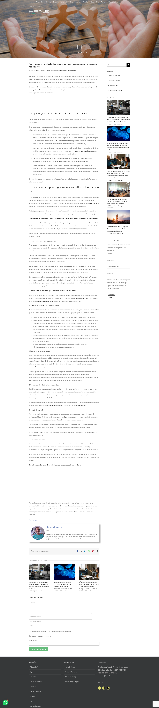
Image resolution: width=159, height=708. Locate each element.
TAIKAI (50, 358)
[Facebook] (99, 688)
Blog (31, 701)
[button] (5, 702)
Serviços (33, 677)
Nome (109, 254)
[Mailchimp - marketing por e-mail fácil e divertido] (110, 297)
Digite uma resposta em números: (40, 636)
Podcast (32, 696)
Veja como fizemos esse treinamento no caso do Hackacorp (66, 405)
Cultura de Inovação (52, 70)
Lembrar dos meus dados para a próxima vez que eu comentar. (51, 632)
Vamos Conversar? (36, 691)
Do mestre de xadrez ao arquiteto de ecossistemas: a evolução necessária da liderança (117, 229)
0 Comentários (72, 70)
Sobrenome (110, 260)
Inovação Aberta (113, 85)
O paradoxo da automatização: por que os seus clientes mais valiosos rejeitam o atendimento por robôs (118, 120)
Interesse (110, 273)
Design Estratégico (71, 672)
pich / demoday (94, 203)
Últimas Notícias (35, 706)
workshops (64, 417)
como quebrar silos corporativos (39, 90)
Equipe (32, 672)
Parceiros (33, 686)
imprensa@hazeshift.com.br (107, 676)
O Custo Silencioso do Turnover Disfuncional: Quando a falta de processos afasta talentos (117, 201)
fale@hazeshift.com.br (105, 667)
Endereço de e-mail (113, 267)
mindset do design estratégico (61, 161)
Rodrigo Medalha (35, 70)
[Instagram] (103, 688)
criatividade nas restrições (83, 298)
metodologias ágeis (81, 161)
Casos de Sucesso (36, 682)
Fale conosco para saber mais (45, 367)
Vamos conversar (79, 512)
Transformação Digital (115, 90)
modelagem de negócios (45, 301)
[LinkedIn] (108, 688)
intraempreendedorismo (82, 151)
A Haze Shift (34, 667)
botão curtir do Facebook (63, 141)
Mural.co (44, 377)
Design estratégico (62, 70)
